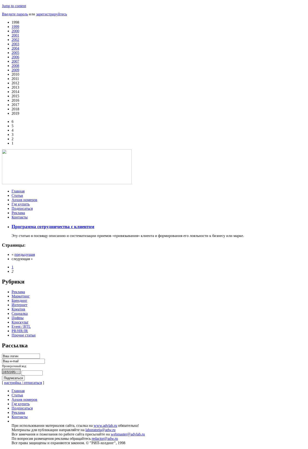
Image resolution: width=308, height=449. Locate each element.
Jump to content (14, 6)
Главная (18, 191)
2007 (15, 61)
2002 (15, 40)
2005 (15, 53)
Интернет (19, 305)
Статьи (17, 195)
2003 (15, 44)
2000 (15, 31)
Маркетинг (21, 296)
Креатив (18, 309)
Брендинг (19, 300)
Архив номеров (24, 200)
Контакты (20, 217)
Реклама (18, 213)
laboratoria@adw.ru (100, 430)
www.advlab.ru (105, 425)
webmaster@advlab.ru (128, 434)
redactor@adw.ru (105, 438)
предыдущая (24, 254)
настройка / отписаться (23, 383)
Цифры (18, 318)
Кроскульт (20, 322)
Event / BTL (21, 326)
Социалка (20, 313)
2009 (15, 70)
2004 (15, 48)
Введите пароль (15, 14)
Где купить (21, 204)
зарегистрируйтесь (51, 14)
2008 (15, 66)
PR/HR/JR (20, 331)
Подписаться (22, 208)
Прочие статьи (24, 335)
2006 (15, 57)
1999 (15, 27)
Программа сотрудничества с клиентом (53, 226)
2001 (15, 35)
